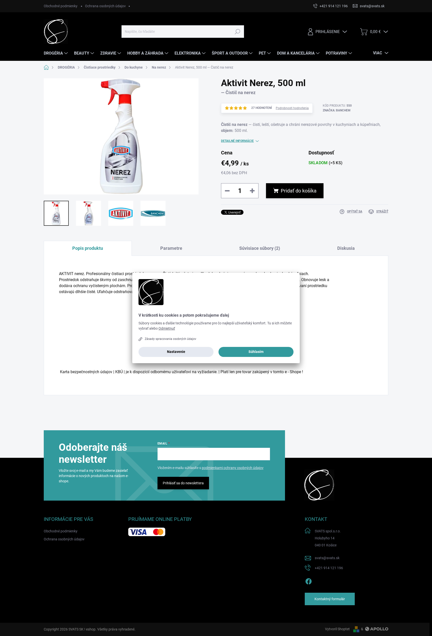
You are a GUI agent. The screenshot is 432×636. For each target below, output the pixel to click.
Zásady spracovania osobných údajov (170, 339)
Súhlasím (256, 352)
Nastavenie (176, 352)
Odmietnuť (166, 328)
